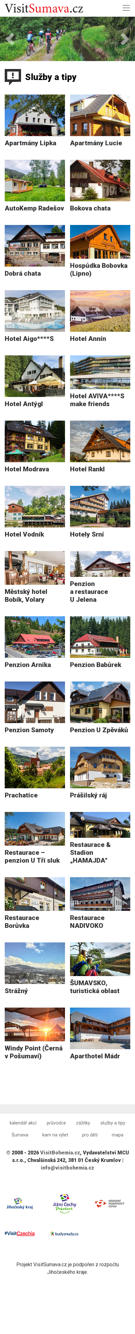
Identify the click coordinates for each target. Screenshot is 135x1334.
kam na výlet (55, 1135)
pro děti (90, 1135)
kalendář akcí (23, 1123)
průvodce (56, 1123)
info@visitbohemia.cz (67, 1168)
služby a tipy (112, 1123)
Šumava (20, 1135)
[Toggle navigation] (126, 8)
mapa (117, 1135)
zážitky (83, 1123)
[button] (10, 39)
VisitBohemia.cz (60, 1153)
